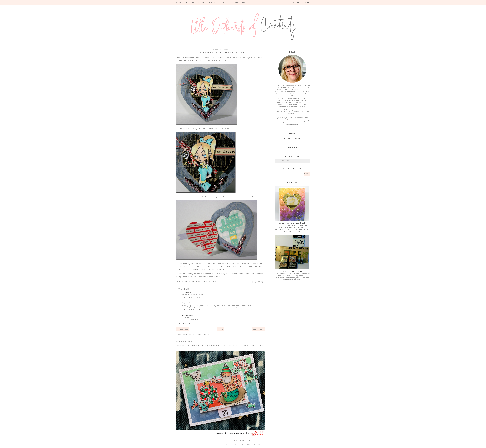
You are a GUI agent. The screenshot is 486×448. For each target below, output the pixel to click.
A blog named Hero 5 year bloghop (292, 223)
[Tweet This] (255, 282)
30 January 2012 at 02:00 (191, 320)
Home (220, 329)
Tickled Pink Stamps (206, 282)
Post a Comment (185, 323)
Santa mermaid (184, 341)
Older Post (258, 329)
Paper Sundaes (203, 58)
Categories (240, 2)
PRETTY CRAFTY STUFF (218, 2)
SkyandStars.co (253, 445)
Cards (187, 282)
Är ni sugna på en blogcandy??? (292, 271)
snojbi (184, 292)
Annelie (185, 315)
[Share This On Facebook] (252, 282)
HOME (178, 2)
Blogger (248, 440)
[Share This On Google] (262, 282)
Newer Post (182, 329)
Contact (201, 2)
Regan (185, 303)
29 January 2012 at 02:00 (191, 297)
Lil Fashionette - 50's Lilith (216, 60)
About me (189, 2)
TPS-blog (221, 274)
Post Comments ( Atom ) (198, 334)
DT (193, 282)
